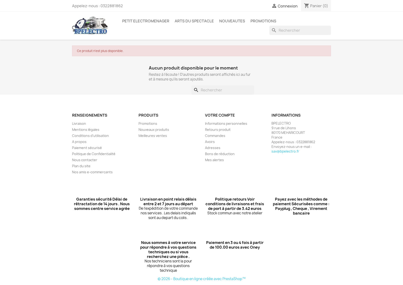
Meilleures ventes (153, 135)
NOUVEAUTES (232, 21)
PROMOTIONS (263, 21)
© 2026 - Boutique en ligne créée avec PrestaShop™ (202, 278)
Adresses (212, 148)
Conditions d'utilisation (90, 135)
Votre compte (220, 115)
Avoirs (210, 141)
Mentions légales (85, 129)
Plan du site (81, 166)
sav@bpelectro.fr (285, 151)
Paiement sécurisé (87, 148)
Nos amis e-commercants (92, 172)
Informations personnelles (226, 123)
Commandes (215, 135)
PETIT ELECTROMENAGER (145, 21)
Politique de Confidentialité (93, 154)
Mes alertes (214, 160)
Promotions (148, 123)
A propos (79, 141)
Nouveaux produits (154, 129)
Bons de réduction (220, 154)
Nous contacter (84, 160)
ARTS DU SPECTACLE (194, 21)
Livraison (79, 123)
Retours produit (218, 129)
